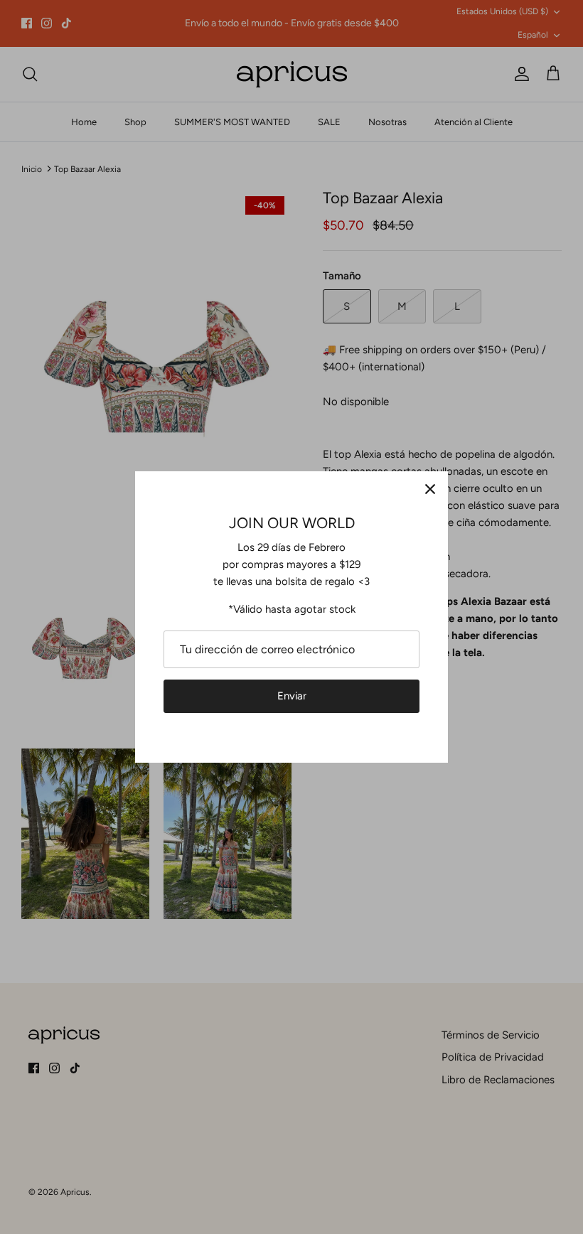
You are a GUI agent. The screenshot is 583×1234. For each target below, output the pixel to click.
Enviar (291, 696)
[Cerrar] (430, 489)
